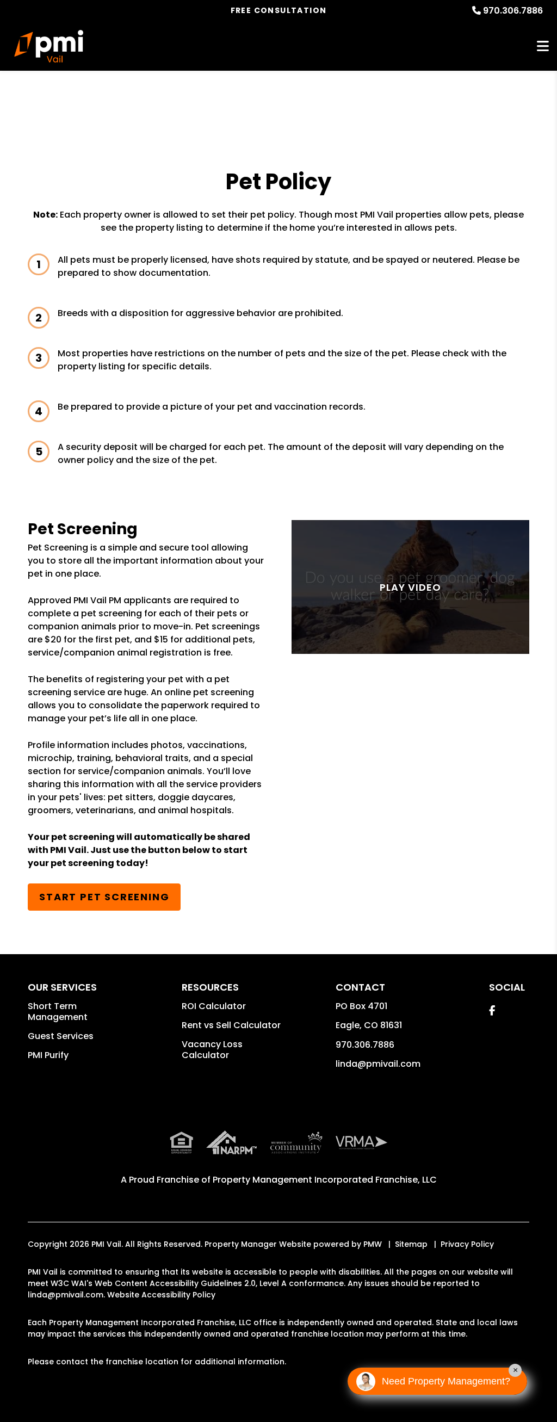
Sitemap (411, 1244)
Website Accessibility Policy (161, 1294)
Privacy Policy (467, 1244)
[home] (49, 46)
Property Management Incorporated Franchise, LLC (325, 1179)
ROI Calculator (214, 1006)
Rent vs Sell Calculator (231, 1025)
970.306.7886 (513, 10)
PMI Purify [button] (48, 1055)
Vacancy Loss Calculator (212, 1049)
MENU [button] (543, 46)
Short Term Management (58, 1011)
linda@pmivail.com (378, 1064)
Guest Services (61, 1036)
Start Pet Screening (104, 897)
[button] (492, 1010)
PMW (372, 1244)
